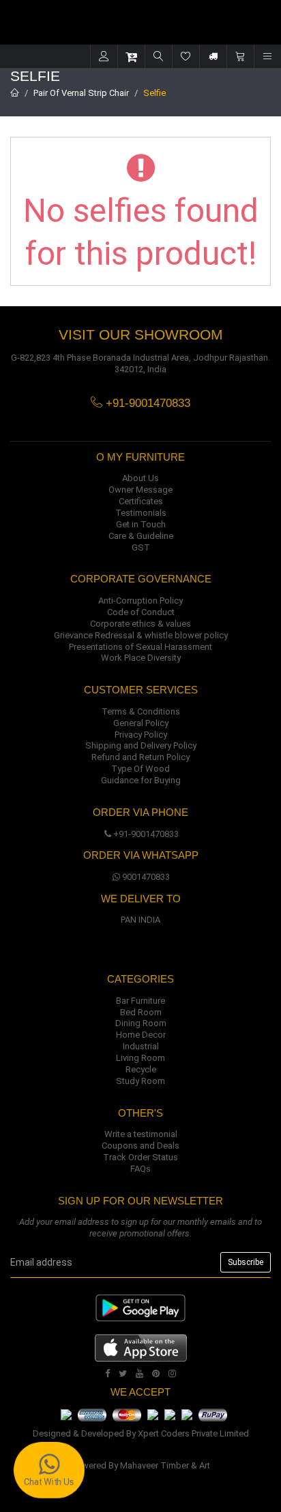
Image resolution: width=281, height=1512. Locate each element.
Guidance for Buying (141, 780)
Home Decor (141, 1035)
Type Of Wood (140, 768)
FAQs (140, 1169)
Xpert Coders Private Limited (193, 1433)
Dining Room (140, 1023)
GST (141, 547)
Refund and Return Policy (140, 757)
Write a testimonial (140, 1134)
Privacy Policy (141, 734)
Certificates (141, 501)
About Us (140, 478)
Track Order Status (140, 1157)
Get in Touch (141, 524)
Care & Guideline (140, 536)
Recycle (140, 1069)
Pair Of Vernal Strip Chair (81, 93)
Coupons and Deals (140, 1145)
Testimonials (140, 513)
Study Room (140, 1081)
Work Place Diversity (141, 658)
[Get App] (141, 1348)
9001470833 (146, 877)
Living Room (140, 1058)
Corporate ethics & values (140, 624)
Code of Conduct (141, 612)
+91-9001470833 (146, 834)
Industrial (141, 1046)
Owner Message (140, 489)
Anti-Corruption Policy (140, 600)
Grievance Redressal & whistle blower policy (141, 635)
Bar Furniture (140, 1001)
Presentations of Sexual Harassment (140, 647)
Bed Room (141, 1012)
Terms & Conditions (141, 711)
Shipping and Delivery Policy (140, 745)
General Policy (140, 723)
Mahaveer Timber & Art (165, 1465)
